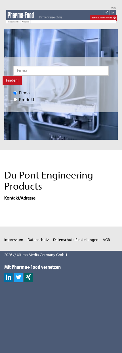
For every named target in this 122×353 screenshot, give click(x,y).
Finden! (12, 80)
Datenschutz (38, 239)
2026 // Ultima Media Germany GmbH (35, 254)
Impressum (13, 239)
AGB (106, 239)
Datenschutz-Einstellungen (75, 239)
